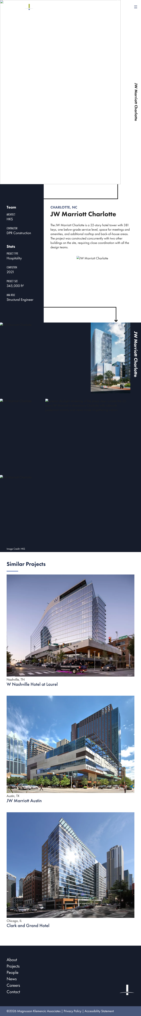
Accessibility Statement (99, 1011)
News (12, 979)
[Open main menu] (135, 7)
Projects (13, 966)
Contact (13, 992)
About (12, 960)
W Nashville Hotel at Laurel (32, 684)
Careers (13, 985)
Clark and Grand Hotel (28, 925)
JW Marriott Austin (24, 801)
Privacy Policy (72, 1011)
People (12, 972)
